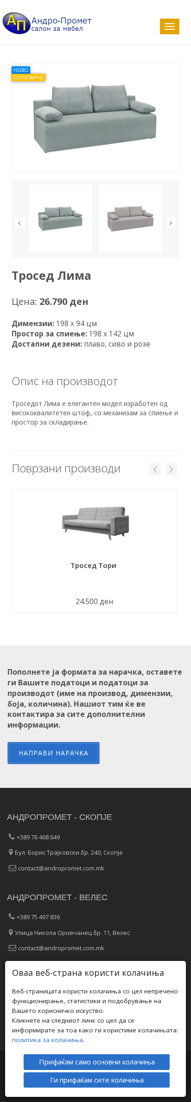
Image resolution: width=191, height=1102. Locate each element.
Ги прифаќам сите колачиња (97, 1079)
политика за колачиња (47, 1040)
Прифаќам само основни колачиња (97, 1061)
